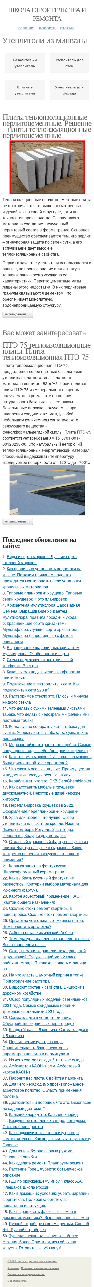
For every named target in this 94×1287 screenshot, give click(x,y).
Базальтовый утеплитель (25, 62)
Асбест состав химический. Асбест (41, 932)
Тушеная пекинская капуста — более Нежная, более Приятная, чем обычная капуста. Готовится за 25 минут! (40, 1242)
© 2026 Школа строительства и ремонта (32, 1261)
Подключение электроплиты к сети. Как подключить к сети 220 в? (41, 687)
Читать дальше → (17, 314)
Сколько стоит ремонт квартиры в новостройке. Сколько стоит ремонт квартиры (45, 911)
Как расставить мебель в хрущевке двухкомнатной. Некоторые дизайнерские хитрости (41, 793)
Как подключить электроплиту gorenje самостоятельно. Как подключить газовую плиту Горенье (47, 1139)
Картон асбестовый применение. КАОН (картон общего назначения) (42, 899)
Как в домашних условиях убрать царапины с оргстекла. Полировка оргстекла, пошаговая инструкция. (46, 1199)
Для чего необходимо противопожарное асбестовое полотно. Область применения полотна (43, 1090)
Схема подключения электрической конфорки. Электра (38, 663)
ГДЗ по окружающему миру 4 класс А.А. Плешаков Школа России (43, 1184)
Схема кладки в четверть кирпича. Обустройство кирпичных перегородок (38, 1020)
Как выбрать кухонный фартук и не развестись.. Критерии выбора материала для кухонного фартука (45, 884)
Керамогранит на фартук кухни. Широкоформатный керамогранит (35, 869)
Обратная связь (17, 1280)
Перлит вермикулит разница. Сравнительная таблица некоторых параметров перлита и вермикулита (36, 1048)
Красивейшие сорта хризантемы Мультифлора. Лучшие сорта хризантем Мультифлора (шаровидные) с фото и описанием (40, 632)
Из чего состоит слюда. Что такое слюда (46, 1060)
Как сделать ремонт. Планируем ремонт (46, 1163)
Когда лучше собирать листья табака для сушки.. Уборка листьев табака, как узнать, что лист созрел (45, 732)
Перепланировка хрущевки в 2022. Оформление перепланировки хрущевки (40, 808)
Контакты (13, 1268)
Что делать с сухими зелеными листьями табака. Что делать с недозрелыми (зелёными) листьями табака (46, 714)
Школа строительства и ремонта (47, 13)
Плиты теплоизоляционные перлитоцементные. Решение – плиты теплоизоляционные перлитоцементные (47, 125)
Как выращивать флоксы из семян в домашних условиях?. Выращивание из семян (46, 1214)
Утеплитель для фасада (69, 90)
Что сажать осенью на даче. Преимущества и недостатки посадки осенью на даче (46, 772)
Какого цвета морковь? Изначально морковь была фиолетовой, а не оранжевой (47, 760)
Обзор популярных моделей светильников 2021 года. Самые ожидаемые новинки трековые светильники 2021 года (45, 1005)
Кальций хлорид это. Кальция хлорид (43, 1114)
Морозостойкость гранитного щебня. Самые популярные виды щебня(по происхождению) (47, 747)
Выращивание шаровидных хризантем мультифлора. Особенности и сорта (41, 650)
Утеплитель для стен (69, 62)
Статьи (67, 28)
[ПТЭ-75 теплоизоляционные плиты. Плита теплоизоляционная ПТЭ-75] (47, 490)
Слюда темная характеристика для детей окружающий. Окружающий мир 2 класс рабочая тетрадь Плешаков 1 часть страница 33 (44, 960)
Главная (26, 28)
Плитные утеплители (25, 90)
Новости (47, 28)
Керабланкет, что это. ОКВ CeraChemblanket (50, 781)
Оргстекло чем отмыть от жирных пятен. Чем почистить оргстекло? (43, 923)
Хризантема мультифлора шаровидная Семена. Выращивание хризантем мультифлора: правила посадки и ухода (41, 611)
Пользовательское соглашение (40, 1268)
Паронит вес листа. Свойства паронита (46, 1078)
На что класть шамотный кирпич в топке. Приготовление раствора (43, 978)
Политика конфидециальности (26, 1274)
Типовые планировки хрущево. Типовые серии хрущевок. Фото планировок (42, 596)
